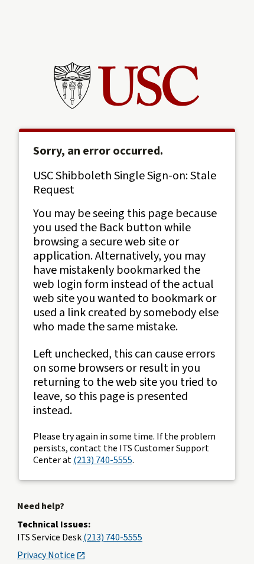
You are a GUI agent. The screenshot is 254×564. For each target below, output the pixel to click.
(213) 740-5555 (102, 460)
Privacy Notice (46, 555)
